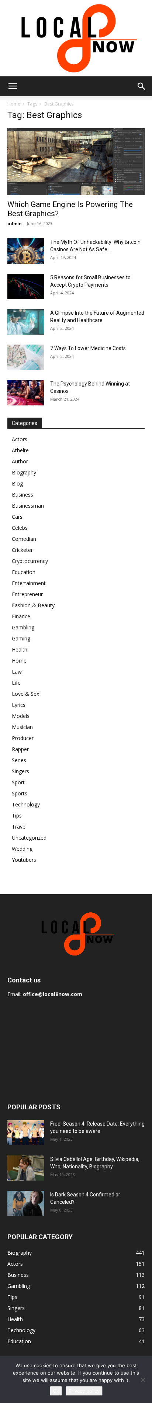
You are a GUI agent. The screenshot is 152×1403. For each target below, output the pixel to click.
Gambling (23, 627)
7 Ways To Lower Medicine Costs (88, 348)
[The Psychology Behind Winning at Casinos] (25, 392)
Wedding (22, 848)
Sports (19, 793)
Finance (21, 616)
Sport (18, 782)
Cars (17, 516)
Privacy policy (84, 1391)
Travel (19, 826)
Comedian (24, 538)
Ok (56, 1391)
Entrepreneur (27, 594)
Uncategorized (29, 837)
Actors (19, 439)
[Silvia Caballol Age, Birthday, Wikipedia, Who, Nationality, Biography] (25, 1168)
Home (13, 104)
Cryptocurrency (30, 560)
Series (19, 760)
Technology (26, 804)
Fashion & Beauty (33, 605)
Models (21, 715)
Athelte (20, 450)
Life (16, 682)
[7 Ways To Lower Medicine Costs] (25, 357)
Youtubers (24, 859)
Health (19, 649)
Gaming (21, 638)
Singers (20, 771)
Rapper (20, 749)
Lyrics (18, 704)
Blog (17, 483)
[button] (12, 86)
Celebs (20, 527)
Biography (24, 472)
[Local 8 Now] (76, 38)
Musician (22, 726)
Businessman (28, 505)
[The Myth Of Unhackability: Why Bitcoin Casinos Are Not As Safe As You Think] (25, 251)
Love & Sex (25, 693)
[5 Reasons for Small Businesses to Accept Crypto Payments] (25, 286)
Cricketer (22, 549)
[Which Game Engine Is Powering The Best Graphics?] (76, 161)
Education (23, 572)
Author (20, 461)
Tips (17, 815)
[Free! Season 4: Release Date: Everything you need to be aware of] (25, 1132)
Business (22, 494)
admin (14, 223)
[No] (142, 1379)
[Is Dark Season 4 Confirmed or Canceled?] (25, 1203)
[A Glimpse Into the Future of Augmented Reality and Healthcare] (25, 322)
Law (17, 671)
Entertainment (29, 583)
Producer (23, 738)
